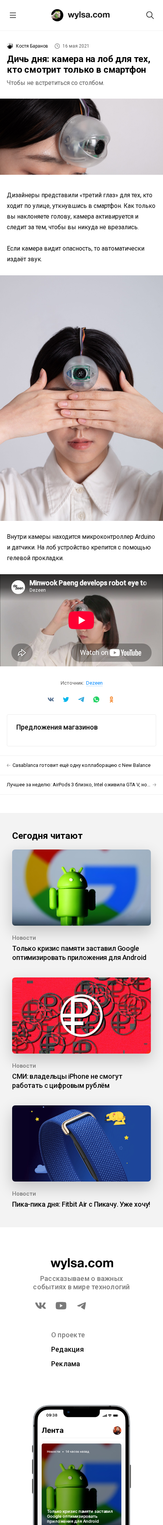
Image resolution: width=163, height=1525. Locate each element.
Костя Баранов (32, 46)
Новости (24, 937)
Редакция (67, 1349)
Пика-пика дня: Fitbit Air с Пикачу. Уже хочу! (81, 1204)
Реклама (65, 1364)
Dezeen (94, 683)
